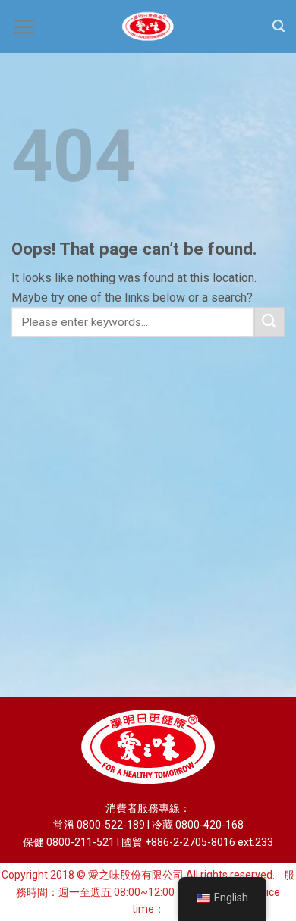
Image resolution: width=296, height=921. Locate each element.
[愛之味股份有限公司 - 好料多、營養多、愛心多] (148, 26)
